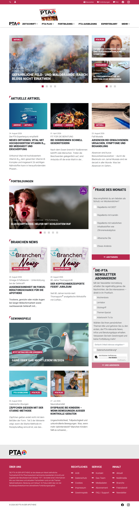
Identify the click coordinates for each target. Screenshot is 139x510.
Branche (120, 483)
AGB (77, 473)
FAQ (116, 2)
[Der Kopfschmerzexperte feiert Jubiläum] (69, 257)
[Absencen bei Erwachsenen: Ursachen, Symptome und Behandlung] (111, 113)
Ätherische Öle (104, 238)
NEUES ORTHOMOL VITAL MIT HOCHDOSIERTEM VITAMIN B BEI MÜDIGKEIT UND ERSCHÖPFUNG (27, 145)
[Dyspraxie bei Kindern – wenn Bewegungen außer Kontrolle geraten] (69, 381)
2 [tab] (47, 86)
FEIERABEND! (101, 65)
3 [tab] (51, 86)
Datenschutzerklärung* (107, 350)
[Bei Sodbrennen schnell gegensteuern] (69, 113)
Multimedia (121, 478)
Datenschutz (81, 478)
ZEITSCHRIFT (29, 24)
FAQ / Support (102, 492)
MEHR (125, 24)
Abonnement (101, 487)
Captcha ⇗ (122, 360)
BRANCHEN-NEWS (21, 269)
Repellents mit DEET (106, 207)
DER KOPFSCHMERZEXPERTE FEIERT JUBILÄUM (67, 285)
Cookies (79, 483)
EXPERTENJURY (109, 24)
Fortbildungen (104, 2)
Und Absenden (112, 365)
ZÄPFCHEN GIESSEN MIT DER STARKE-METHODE (26, 409)
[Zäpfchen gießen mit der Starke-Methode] (28, 381)
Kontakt (99, 473)
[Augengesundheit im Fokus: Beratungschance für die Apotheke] (28, 257)
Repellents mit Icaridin (107, 215)
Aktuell (119, 473)
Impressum (80, 487)
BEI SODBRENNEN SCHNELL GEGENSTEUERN (66, 142)
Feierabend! (121, 487)
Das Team (100, 478)
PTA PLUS (47, 24)
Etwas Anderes (104, 246)
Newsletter (89, 2)
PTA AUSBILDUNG (88, 24)
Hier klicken (113, 357)
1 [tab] (43, 86)
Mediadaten (101, 483)
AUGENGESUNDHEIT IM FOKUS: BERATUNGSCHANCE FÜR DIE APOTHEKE (27, 290)
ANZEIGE (69, 125)
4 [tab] (55, 86)
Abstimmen (112, 257)
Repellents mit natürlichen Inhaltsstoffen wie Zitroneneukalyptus (109, 226)
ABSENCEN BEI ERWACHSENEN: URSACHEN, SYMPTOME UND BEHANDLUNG (110, 143)
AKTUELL (17, 40)
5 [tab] (57, 233)
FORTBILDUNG (65, 24)
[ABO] (49, 12)
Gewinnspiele (81, 492)
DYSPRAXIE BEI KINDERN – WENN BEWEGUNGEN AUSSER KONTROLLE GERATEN (67, 410)
